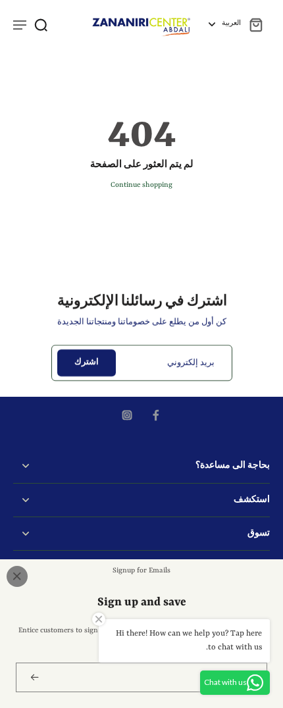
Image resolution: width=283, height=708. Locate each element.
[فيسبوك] (156, 415)
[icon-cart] (255, 24)
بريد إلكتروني (191, 363)
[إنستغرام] (127, 415)
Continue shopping (141, 185)
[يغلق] (17, 576)
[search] (40, 24)
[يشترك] (33, 677)
